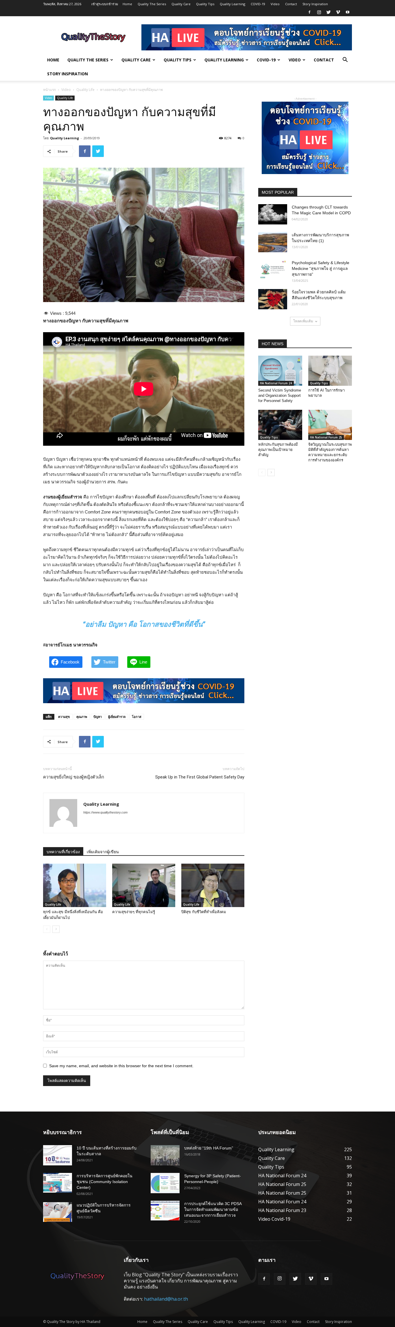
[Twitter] (328, 12)
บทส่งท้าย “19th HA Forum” (208, 1148)
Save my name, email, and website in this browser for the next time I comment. (121, 1065)
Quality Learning (232, 4)
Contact (291, 4)
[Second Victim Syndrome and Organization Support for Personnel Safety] (280, 371)
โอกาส (136, 716)
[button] (345, 60)
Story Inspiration (315, 4)
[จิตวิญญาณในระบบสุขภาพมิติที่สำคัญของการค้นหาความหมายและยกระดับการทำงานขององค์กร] (330, 425)
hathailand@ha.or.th (166, 1299)
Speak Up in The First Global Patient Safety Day (199, 777)
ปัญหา (97, 716)
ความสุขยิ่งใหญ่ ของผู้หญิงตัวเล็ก (73, 777)
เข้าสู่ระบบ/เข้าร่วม (104, 4)
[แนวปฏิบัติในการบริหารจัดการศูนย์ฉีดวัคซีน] (57, 1212)
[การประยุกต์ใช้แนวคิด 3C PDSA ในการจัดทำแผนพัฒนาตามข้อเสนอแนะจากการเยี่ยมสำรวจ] (165, 1211)
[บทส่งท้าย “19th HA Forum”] (165, 1155)
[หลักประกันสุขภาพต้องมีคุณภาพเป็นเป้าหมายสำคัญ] (280, 425)
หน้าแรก (49, 89)
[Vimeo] (338, 12)
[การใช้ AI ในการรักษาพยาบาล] (330, 371)
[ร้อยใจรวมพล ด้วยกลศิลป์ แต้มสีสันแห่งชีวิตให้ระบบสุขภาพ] (272, 299)
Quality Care (181, 4)
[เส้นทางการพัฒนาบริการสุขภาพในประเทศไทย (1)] (272, 242)
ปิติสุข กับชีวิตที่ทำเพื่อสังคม (203, 912)
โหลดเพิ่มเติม (303, 321)
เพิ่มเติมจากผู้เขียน (103, 851)
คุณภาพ (81, 716)
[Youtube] (347, 12)
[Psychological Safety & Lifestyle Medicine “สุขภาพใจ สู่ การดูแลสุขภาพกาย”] (272, 270)
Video (275, 4)
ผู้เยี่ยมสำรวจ (116, 716)
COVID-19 (258, 4)
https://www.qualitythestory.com (105, 812)
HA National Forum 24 (276, 383)
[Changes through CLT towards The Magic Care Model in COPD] (272, 214)
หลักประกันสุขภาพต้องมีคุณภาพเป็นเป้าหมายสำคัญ (278, 449)
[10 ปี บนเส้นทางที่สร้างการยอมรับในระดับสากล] (57, 1155)
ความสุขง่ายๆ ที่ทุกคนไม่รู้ (133, 912)
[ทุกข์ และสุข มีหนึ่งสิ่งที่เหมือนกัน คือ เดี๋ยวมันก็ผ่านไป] (74, 885)
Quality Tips (205, 4)
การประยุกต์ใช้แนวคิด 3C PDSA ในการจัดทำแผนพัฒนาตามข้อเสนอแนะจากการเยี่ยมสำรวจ (212, 1209)
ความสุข (64, 716)
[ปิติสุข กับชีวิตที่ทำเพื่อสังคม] (212, 885)
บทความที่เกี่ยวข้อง (63, 851)
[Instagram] (319, 12)
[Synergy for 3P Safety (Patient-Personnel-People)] (165, 1183)
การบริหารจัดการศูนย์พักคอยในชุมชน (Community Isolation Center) (104, 1182)
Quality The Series (152, 4)
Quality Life (85, 89)
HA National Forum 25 (326, 437)
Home (127, 4)
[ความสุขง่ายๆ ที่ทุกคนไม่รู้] (143, 885)
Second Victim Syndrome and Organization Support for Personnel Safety (279, 395)
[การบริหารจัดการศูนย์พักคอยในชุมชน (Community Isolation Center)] (57, 1183)
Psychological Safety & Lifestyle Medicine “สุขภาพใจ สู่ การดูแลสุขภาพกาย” (320, 268)
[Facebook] (309, 12)
